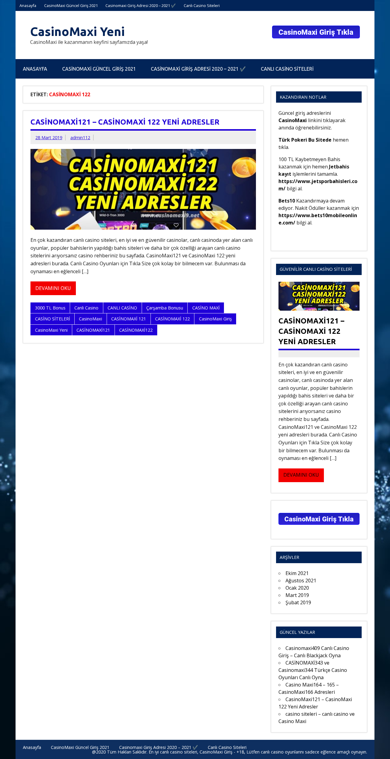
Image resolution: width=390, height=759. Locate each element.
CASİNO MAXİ (206, 308)
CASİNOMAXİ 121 (128, 319)
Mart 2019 (297, 595)
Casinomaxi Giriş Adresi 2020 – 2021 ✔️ (140, 5)
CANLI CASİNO (122, 308)
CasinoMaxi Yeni (77, 31)
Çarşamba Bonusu (164, 308)
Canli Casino (86, 308)
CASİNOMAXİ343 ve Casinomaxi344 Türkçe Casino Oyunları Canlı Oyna (312, 670)
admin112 (80, 137)
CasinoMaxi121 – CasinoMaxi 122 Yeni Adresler (124, 122)
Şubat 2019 (298, 602)
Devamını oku (53, 288)
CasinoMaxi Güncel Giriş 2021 (71, 5)
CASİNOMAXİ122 (136, 330)
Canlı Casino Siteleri (202, 5)
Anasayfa (28, 5)
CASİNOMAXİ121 (93, 330)
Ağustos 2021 (300, 580)
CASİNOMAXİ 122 (172, 319)
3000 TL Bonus (50, 308)
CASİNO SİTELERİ (52, 319)
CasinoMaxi (90, 319)
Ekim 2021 (297, 573)
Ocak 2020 (297, 587)
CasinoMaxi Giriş (215, 319)
